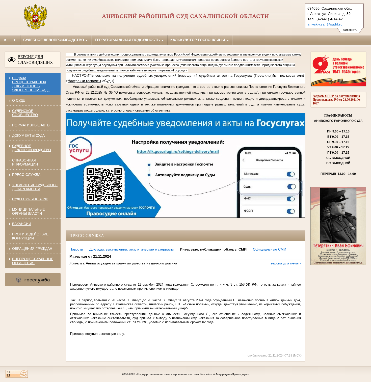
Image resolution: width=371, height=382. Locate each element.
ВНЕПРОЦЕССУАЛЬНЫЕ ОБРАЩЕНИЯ (32, 261)
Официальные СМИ (269, 249)
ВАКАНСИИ (21, 224)
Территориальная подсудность (128, 40)
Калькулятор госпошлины (198, 40)
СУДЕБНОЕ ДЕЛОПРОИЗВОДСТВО (31, 148)
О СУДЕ (18, 100)
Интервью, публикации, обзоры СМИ (213, 249)
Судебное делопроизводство (54, 40)
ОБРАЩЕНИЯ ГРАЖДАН (32, 249)
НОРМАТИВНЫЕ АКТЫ (31, 125)
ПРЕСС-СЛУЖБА (26, 175)
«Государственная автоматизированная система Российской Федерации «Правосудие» (192, 374)
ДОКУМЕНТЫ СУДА (28, 135)
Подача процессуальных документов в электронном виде (31, 84)
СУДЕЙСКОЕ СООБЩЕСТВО (25, 113)
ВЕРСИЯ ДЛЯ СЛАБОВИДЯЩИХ (35, 59)
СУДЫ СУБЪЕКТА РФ (30, 199)
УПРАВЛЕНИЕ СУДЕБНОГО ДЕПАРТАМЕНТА (35, 187)
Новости (76, 249)
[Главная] (5, 40)
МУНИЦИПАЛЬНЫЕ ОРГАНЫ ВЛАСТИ (28, 211)
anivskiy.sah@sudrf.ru (324, 24)
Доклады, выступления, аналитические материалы (131, 249)
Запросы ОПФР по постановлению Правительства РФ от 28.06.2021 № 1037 (336, 99)
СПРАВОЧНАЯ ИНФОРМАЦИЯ (25, 162)
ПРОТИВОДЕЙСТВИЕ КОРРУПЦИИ (30, 236)
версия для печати (286, 263)
